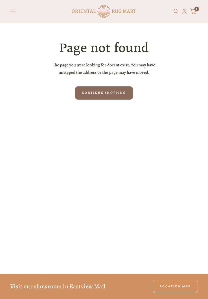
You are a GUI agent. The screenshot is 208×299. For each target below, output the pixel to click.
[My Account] (184, 11)
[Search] (176, 11)
